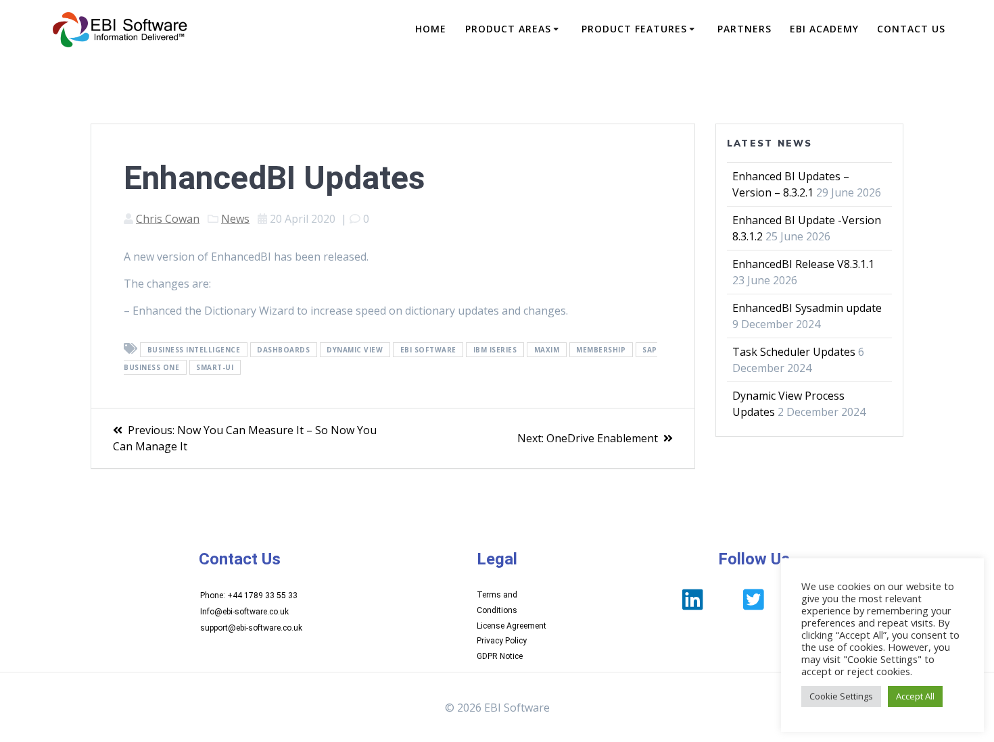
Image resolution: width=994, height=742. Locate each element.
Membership (600, 349)
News (235, 218)
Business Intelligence (194, 349)
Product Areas (508, 28)
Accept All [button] (915, 696)
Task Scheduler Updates (793, 351)
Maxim (547, 349)
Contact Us (911, 28)
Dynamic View (355, 349)
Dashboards (283, 349)
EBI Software (428, 349)
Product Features (634, 28)
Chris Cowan (167, 218)
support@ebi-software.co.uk (251, 628)
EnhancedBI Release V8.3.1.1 (803, 264)
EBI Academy (824, 28)
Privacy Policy (502, 640)
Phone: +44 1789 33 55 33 (249, 595)
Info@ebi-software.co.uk (244, 611)
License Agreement (511, 626)
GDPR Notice (500, 656)
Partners (744, 28)
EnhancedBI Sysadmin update (807, 307)
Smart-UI (214, 367)
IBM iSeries (495, 349)
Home (430, 28)
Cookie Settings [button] (841, 696)
